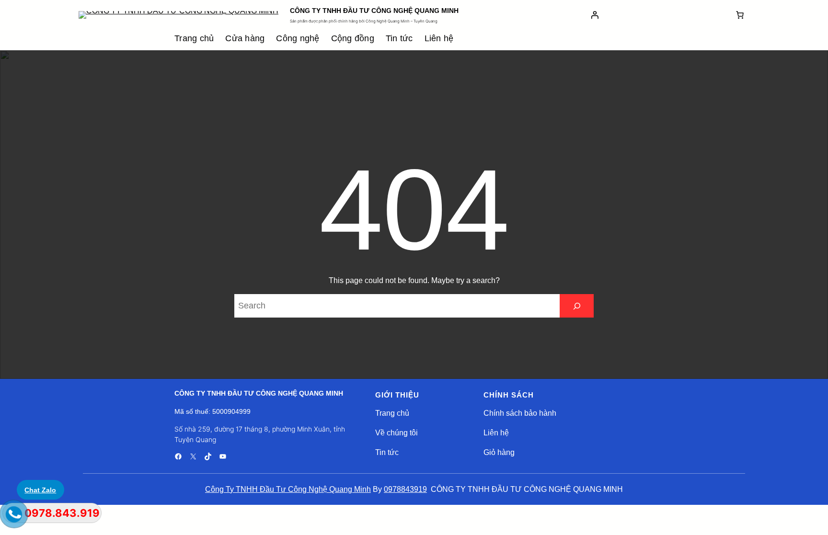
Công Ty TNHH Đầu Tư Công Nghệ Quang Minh (288, 489)
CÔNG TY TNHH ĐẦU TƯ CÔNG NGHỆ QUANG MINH (374, 10)
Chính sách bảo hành (519, 413)
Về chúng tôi (396, 433)
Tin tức (387, 452)
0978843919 (405, 489)
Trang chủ (392, 413)
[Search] (577, 306)
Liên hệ (496, 433)
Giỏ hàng (499, 452)
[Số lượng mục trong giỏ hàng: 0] (739, 14)
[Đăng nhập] (594, 14)
